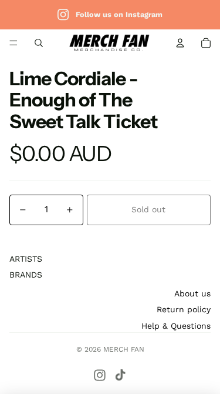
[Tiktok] (120, 375)
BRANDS (25, 274)
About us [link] (192, 293)
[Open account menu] (180, 43)
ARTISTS (25, 258)
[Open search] (39, 43)
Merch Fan (123, 349)
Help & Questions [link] (176, 325)
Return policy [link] (184, 309)
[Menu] (13, 42)
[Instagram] (100, 375)
